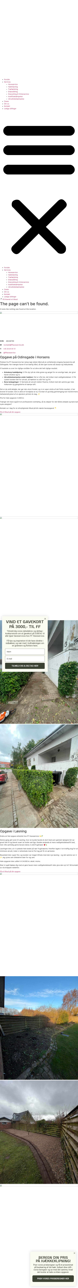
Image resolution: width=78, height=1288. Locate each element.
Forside (7, 79)
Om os (6, 104)
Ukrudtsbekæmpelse (16, 99)
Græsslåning (13, 92)
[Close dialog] (45, 619)
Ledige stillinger (10, 109)
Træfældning (13, 89)
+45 (9, 349)
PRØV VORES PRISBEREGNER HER (53, 1278)
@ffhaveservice (9, 353)
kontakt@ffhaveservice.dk (14, 345)
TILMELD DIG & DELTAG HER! (25, 666)
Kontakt (7, 106)
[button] (39, 188)
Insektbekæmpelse (15, 96)
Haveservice (13, 84)
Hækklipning (13, 87)
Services (7, 82)
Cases (6, 101)
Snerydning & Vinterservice (18, 94)
